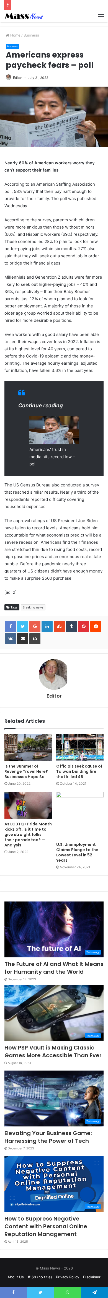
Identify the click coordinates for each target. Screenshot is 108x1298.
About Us (15, 1277)
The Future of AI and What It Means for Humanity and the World (54, 968)
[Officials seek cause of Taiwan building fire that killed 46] (80, 747)
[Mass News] (23, 16)
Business (31, 35)
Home (14, 35)
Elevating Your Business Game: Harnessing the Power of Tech (48, 1137)
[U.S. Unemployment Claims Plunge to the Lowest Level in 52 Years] (80, 815)
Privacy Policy (67, 1277)
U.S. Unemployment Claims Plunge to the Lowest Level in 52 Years (77, 852)
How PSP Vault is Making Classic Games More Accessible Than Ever (53, 1051)
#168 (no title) (40, 1277)
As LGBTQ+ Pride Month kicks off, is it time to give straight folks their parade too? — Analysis (28, 834)
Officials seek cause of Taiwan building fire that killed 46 (79, 771)
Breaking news (33, 607)
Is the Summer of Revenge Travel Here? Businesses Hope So (26, 771)
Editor (17, 78)
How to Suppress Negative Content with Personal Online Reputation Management (45, 1226)
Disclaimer (92, 1277)
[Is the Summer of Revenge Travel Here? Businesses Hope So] (28, 747)
